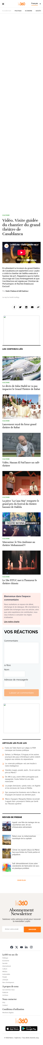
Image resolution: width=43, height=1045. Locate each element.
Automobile (6, 974)
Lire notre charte (11, 622)
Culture (6, 215)
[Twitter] (16, 947)
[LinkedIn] (26, 947)
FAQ (3, 1002)
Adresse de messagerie (16, 679)
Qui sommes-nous (8, 990)
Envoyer (32, 929)
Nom (6, 669)
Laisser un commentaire (21, 693)
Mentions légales (8, 1012)
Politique (18, 11)
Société (38, 11)
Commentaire (11, 640)
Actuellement (6, 11)
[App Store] (12, 1028)
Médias (4, 971)
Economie (28, 11)
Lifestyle (5, 980)
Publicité (5, 992)
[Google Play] (29, 1028)
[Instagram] (31, 947)
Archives (5, 995)
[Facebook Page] (11, 947)
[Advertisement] (21, 112)
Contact (5, 1005)
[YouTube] (21, 947)
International (6, 966)
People (4, 977)
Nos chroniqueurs (8, 982)
